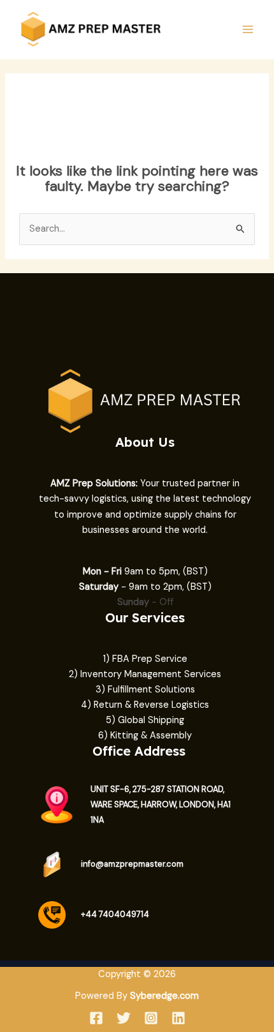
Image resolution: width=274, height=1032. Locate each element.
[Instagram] (151, 1018)
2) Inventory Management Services (145, 674)
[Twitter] (124, 1018)
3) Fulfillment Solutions (145, 690)
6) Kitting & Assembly (145, 735)
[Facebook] (96, 1018)
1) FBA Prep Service (145, 659)
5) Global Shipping (145, 720)
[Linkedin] (178, 1018)
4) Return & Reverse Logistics (145, 705)
